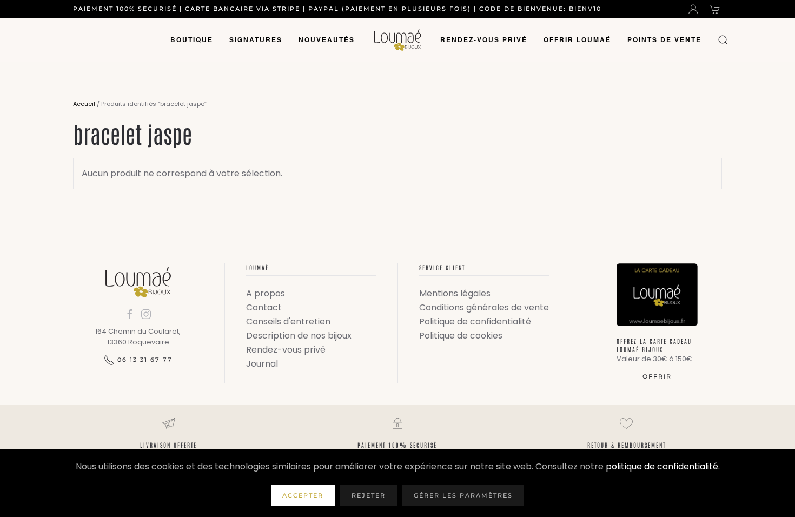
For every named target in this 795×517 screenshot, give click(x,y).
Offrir (657, 376)
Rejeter (369, 495)
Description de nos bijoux (299, 335)
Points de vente (664, 39)
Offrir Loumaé (577, 39)
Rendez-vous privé (483, 39)
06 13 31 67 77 (145, 359)
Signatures (255, 39)
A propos (265, 293)
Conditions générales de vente (484, 307)
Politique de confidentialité (475, 321)
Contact (264, 307)
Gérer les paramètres (463, 495)
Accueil (84, 104)
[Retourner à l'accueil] (397, 40)
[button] (723, 40)
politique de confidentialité (662, 466)
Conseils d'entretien (288, 321)
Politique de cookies (460, 335)
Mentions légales (455, 293)
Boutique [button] (191, 39)
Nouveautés (327, 39)
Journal (262, 363)
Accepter (302, 495)
